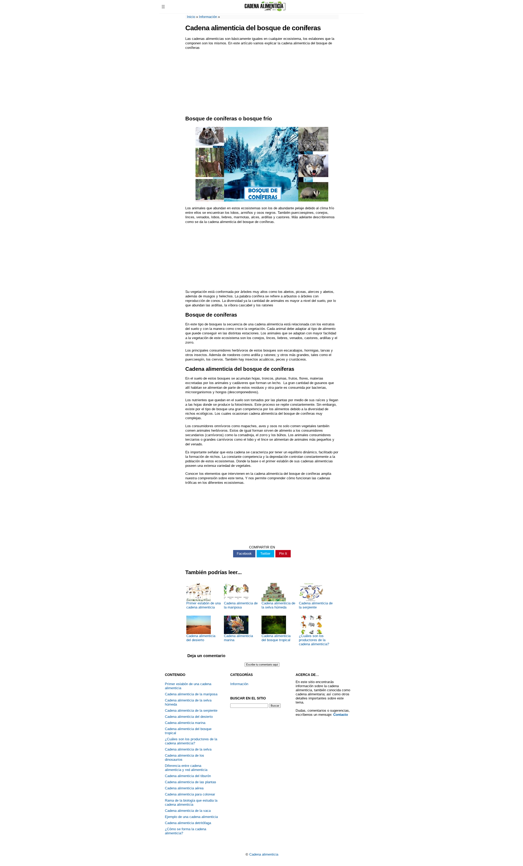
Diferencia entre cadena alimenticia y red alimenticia (186, 768)
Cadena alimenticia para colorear (190, 794)
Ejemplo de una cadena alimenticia (191, 817)
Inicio (191, 17)
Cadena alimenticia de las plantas (190, 782)
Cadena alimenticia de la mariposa (241, 605)
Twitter (265, 554)
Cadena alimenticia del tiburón (188, 776)
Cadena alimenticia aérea (184, 788)
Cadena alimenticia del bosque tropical (276, 638)
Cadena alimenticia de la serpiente (316, 605)
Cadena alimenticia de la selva (188, 749)
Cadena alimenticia (263, 854)
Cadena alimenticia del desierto (200, 638)
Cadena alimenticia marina (238, 638)
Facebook (244, 554)
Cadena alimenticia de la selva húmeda (278, 605)
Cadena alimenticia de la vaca (188, 811)
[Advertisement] (262, 82)
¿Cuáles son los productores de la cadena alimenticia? (314, 640)
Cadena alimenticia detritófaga (188, 823)
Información (208, 17)
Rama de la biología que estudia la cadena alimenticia (191, 803)
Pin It (283, 554)
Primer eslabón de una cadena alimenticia (203, 605)
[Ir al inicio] (265, 9)
